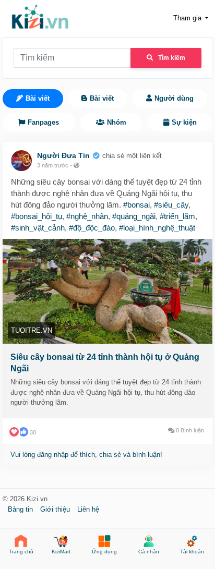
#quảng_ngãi (134, 216)
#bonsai (136, 204)
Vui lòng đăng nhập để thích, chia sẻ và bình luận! (86, 454)
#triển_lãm (177, 216)
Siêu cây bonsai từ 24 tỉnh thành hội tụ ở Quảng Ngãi (104, 363)
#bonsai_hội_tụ (36, 216)
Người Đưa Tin (63, 155)
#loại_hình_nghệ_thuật (157, 227)
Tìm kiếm (171, 58)
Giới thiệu (56, 509)
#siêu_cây (171, 204)
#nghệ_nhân (87, 216)
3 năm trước (52, 165)
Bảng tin (21, 509)
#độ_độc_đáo (92, 227)
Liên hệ (88, 509)
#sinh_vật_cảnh (38, 227)
